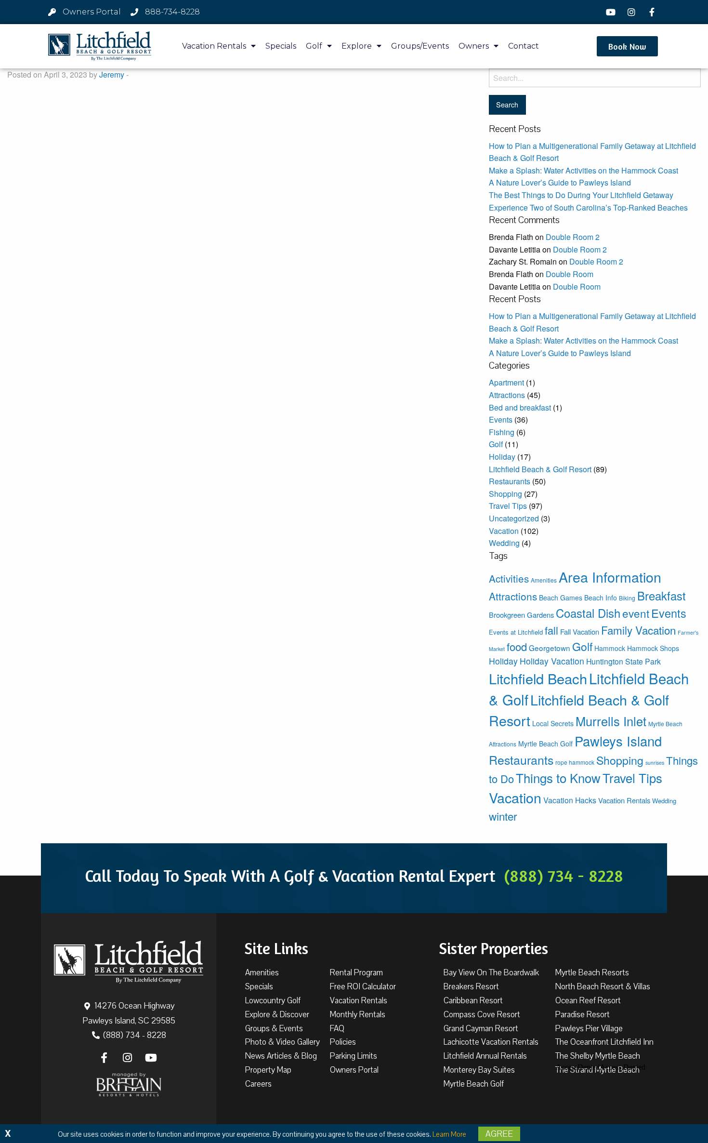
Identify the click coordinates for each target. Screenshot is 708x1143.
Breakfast (661, 595)
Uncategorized (514, 518)
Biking (627, 598)
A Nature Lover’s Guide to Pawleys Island (560, 182)
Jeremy (111, 74)
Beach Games (560, 597)
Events (500, 419)
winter (503, 816)
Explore (356, 46)
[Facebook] (653, 12)
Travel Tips (508, 505)
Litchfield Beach (538, 678)
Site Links (276, 948)
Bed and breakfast (520, 407)
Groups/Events (420, 46)
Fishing (501, 432)
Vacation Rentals (214, 46)
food (517, 646)
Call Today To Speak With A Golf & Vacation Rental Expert (354, 875)
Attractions (507, 394)
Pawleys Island (618, 740)
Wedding (504, 542)
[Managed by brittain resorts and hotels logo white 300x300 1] (128, 1085)
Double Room (569, 273)
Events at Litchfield (516, 632)
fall (551, 630)
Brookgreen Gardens (521, 615)
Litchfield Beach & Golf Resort (540, 469)
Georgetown (549, 647)
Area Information (610, 576)
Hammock (609, 648)
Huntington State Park (623, 661)
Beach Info (600, 597)
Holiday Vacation (552, 661)
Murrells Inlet (611, 721)
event (635, 613)
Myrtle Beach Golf (545, 743)
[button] (627, 46)
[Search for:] (595, 77)
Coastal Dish (588, 612)
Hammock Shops (653, 648)
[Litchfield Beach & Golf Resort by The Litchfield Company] (99, 46)
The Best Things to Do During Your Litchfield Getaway (581, 194)
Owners (474, 46)
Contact (523, 46)
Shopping (505, 493)
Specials (280, 46)
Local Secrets (553, 723)
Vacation (504, 530)
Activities (509, 578)
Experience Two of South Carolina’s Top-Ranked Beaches (588, 207)
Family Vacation (638, 630)
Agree (499, 1134)
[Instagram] (632, 12)
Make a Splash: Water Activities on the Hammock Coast (583, 170)
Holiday (502, 456)
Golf (314, 46)
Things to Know (558, 777)
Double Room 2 (573, 236)
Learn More (449, 1134)
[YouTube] (612, 12)
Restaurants (509, 481)
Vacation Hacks (569, 800)
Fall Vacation (579, 631)
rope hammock (574, 762)
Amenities (544, 580)
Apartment (506, 382)
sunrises (654, 762)
